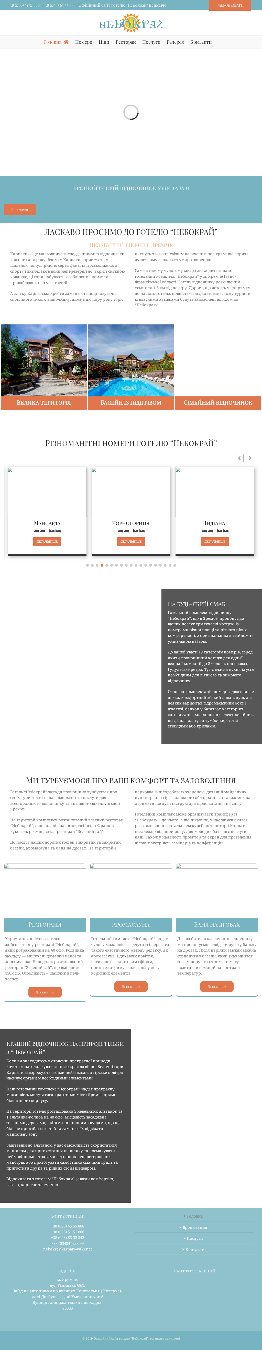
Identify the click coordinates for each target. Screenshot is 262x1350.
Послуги (195, 1238)
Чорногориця (107, 523)
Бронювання (195, 1227)
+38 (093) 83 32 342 (67, 1237)
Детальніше (23, 541)
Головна (195, 1216)
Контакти (194, 1249)
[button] (250, 458)
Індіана (191, 523)
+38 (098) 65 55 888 (59, 5)
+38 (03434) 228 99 (67, 1243)
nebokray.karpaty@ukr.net (67, 1248)
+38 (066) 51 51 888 (24, 5)
